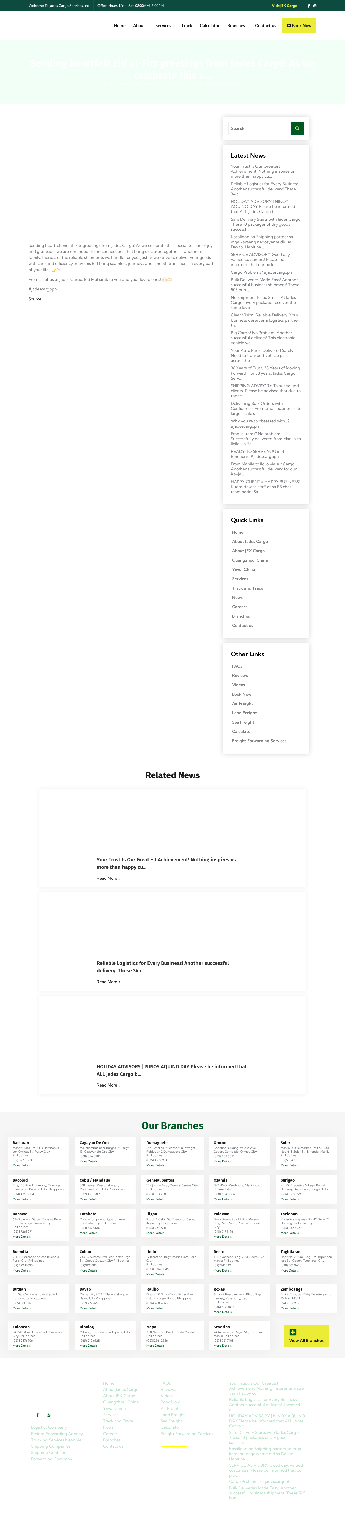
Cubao (85, 1251)
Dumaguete (157, 1142)
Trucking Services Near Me (56, 1439)
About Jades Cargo (250, 541)
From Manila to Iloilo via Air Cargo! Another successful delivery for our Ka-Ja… (264, 468)
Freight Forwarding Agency (57, 1433)
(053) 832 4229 (291, 1228)
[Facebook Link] (307, 5)
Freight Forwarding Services (259, 740)
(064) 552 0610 (90, 1228)
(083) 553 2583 (157, 1194)
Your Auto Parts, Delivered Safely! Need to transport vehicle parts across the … (262, 355)
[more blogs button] (293, 1332)
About (139, 25)
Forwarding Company (51, 1458)
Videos (238, 684)
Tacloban (289, 1214)
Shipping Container (49, 1452)
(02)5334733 (289, 1160)
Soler (285, 1142)
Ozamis (220, 1180)
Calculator (210, 25)
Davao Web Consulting (181, 1529)
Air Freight (242, 703)
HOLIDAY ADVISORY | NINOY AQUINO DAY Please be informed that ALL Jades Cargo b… (263, 206)
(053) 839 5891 (224, 1156)
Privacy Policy (303, 1529)
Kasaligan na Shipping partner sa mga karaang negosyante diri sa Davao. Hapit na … (262, 241)
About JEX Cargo (248, 550)
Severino (222, 1327)
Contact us (265, 25)
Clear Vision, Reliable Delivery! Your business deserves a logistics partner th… (265, 320)
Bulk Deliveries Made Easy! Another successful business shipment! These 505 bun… (265, 284)
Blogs (113, 84)
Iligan (151, 1214)
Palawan (221, 1214)
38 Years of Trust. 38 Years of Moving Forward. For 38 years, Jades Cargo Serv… (265, 373)
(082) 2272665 (90, 1303)
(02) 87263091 (22, 1231)
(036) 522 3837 (224, 1307)
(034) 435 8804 (23, 1194)
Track (186, 25)
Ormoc (220, 1142)
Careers (239, 606)
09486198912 (290, 1303)
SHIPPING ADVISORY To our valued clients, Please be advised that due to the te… (266, 390)
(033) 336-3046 (157, 1269)
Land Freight (244, 712)
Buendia (20, 1251)
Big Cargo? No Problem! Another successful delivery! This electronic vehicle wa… (263, 337)
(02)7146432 (222, 1265)
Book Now (241, 694)
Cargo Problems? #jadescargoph (261, 272)
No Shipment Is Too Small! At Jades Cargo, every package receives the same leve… (263, 302)
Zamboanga (292, 1289)
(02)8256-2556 (157, 1340)
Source (35, 298)
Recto (219, 1251)
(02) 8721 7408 (224, 1340)
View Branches (174, 1444)
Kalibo (152, 1289)
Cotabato (88, 1214)
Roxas (219, 1289)
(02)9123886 (88, 1265)
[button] (140, 25)
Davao (85, 1289)
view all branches (306, 1340)
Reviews (240, 675)
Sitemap (277, 1529)
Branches (236, 25)
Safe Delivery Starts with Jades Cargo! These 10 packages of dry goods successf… (266, 224)
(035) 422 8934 (156, 1160)
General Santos (160, 1180)
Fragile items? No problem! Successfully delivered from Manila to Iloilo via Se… (266, 438)
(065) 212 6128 (90, 1340)
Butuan (19, 1289)
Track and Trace (247, 588)
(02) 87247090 (23, 1265)
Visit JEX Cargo (284, 5)
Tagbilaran (290, 1251)
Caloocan (21, 1327)
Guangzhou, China (250, 560)
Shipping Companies (50, 1446)
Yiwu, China (243, 569)
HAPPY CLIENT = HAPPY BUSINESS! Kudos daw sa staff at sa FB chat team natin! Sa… (265, 486)
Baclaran (21, 1142)
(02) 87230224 (22, 1160)
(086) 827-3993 (292, 1194)
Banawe (20, 1214)
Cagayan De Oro (94, 1142)
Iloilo (151, 1251)
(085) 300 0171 (23, 1303)
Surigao (288, 1180)
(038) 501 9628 (291, 1265)
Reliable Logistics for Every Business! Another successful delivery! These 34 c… (265, 188)
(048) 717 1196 (223, 1231)
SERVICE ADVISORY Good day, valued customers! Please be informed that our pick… (261, 259)
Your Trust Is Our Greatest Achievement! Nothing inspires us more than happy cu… (263, 171)
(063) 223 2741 (156, 1228)
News (237, 597)
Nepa (151, 1327)
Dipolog (87, 1327)
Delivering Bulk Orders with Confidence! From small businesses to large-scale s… (266, 408)
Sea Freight (243, 722)
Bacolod (20, 1180)
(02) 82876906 (23, 1340)
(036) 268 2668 (157, 1303)
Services (163, 25)
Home (120, 25)
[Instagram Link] (313, 5)
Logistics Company (49, 1427)
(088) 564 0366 (224, 1194)
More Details (22, 1165)
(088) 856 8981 (90, 1156)
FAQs (237, 666)
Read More (107, 878)
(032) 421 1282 (90, 1194)
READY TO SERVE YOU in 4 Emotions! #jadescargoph (257, 454)
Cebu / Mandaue (95, 1180)
